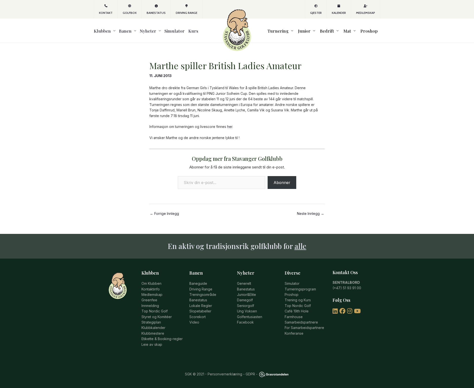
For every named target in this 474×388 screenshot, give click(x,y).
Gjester (316, 13)
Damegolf (245, 300)
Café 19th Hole (297, 311)
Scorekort (197, 317)
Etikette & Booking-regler (162, 339)
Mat (347, 31)
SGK (188, 374)
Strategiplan (151, 322)
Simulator (174, 31)
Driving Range (186, 13)
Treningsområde (202, 294)
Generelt (244, 283)
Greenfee (149, 300)
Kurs (193, 31)
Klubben (102, 31)
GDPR (250, 374)
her (229, 126)
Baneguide (198, 283)
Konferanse (294, 333)
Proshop (369, 31)
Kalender (339, 13)
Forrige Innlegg (164, 213)
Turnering (278, 31)
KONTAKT (106, 13)
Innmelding (150, 306)
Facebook (245, 322)
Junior (304, 31)
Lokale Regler (200, 306)
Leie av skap (151, 344)
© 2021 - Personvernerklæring (217, 374)
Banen (125, 31)
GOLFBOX (130, 13)
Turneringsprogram (300, 289)
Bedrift (327, 31)
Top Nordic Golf (154, 311)
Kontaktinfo (150, 289)
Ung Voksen (247, 311)
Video (194, 322)
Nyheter (148, 31)
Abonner (282, 182)
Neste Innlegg (310, 213)
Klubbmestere (152, 333)
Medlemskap (365, 13)
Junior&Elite (246, 294)
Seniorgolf (245, 306)
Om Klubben (151, 283)
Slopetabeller (200, 311)
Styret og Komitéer (156, 317)
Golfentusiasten (249, 317)
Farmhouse (294, 317)
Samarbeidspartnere (301, 322)
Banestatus (156, 13)
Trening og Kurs (298, 300)
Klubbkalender (153, 328)
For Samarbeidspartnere (304, 328)
